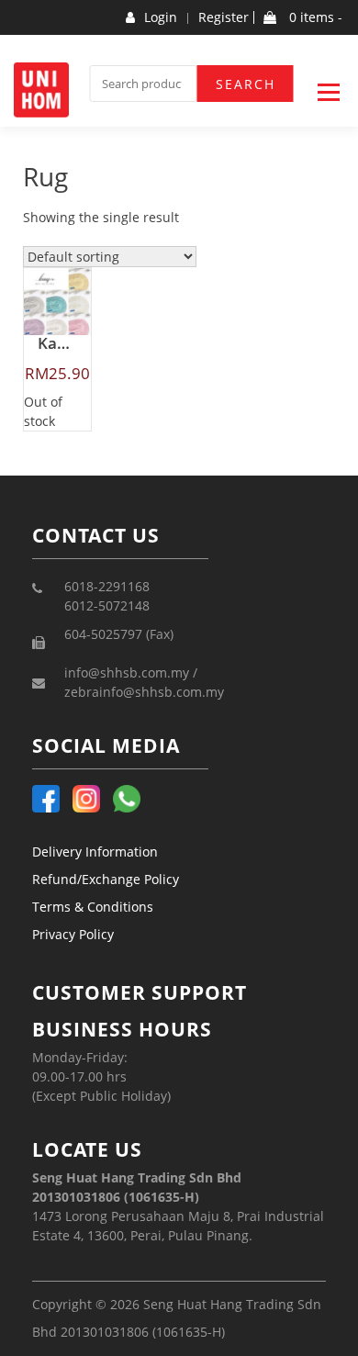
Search (245, 84)
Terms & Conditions (92, 906)
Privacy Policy (73, 934)
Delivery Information (95, 851)
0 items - (313, 17)
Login (160, 17)
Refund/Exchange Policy (105, 879)
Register (223, 17)
